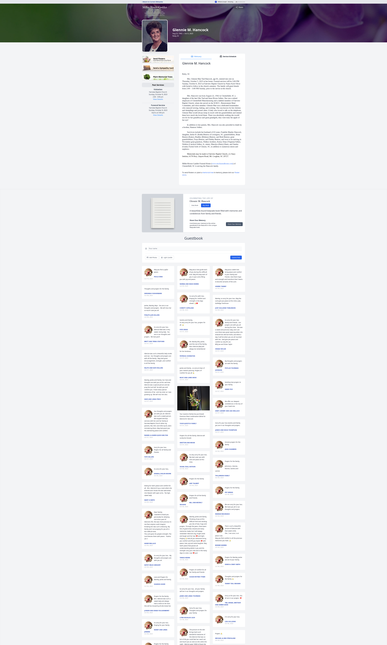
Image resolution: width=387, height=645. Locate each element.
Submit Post (236, 257)
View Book (194, 205)
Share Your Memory (234, 224)
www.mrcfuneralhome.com (222, 164)
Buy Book (206, 205)
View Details (158, 99)
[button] (193, 398)
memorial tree (207, 172)
